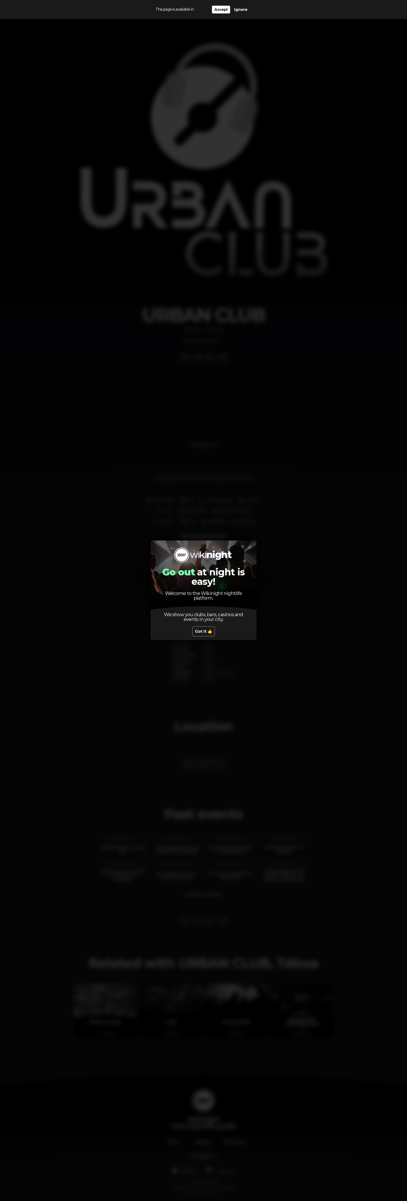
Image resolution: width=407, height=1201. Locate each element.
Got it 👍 (203, 631)
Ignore (241, 9)
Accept (221, 9)
